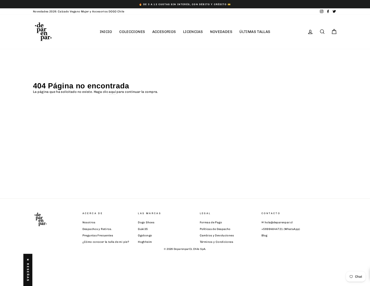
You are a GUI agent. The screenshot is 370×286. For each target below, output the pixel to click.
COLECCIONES (132, 32)
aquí (112, 92)
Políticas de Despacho (215, 229)
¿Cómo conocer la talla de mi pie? (105, 241)
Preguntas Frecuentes (97, 235)
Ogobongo (145, 235)
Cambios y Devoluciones (217, 235)
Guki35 (143, 229)
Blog (264, 235)
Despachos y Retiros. (97, 229)
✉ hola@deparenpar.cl (277, 222)
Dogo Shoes (146, 222)
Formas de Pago (211, 222)
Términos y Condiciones (216, 241)
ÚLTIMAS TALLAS (254, 32)
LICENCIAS (193, 32)
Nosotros (88, 222)
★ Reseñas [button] (28, 270)
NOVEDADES (221, 32)
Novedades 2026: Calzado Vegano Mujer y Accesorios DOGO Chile (78, 11)
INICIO (106, 32)
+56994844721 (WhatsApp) (280, 229)
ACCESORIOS (164, 32)
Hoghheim (145, 241)
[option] (185, 4)
